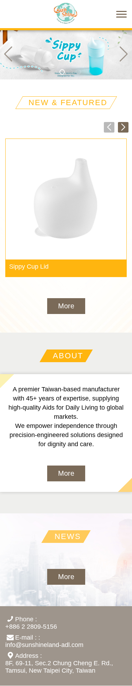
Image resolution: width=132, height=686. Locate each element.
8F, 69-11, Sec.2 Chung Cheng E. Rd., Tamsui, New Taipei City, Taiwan (59, 667)
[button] (123, 54)
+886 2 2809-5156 (31, 626)
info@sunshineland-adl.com (44, 644)
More (66, 306)
